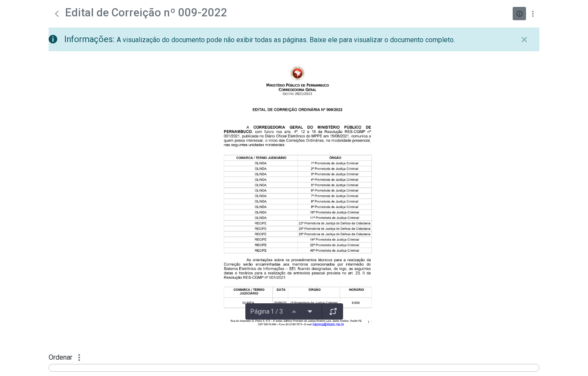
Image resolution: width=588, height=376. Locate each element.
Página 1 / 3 (267, 311)
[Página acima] (294, 311)
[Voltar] (57, 14)
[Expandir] (333, 311)
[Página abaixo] (310, 311)
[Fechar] (524, 39)
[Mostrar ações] (532, 13)
